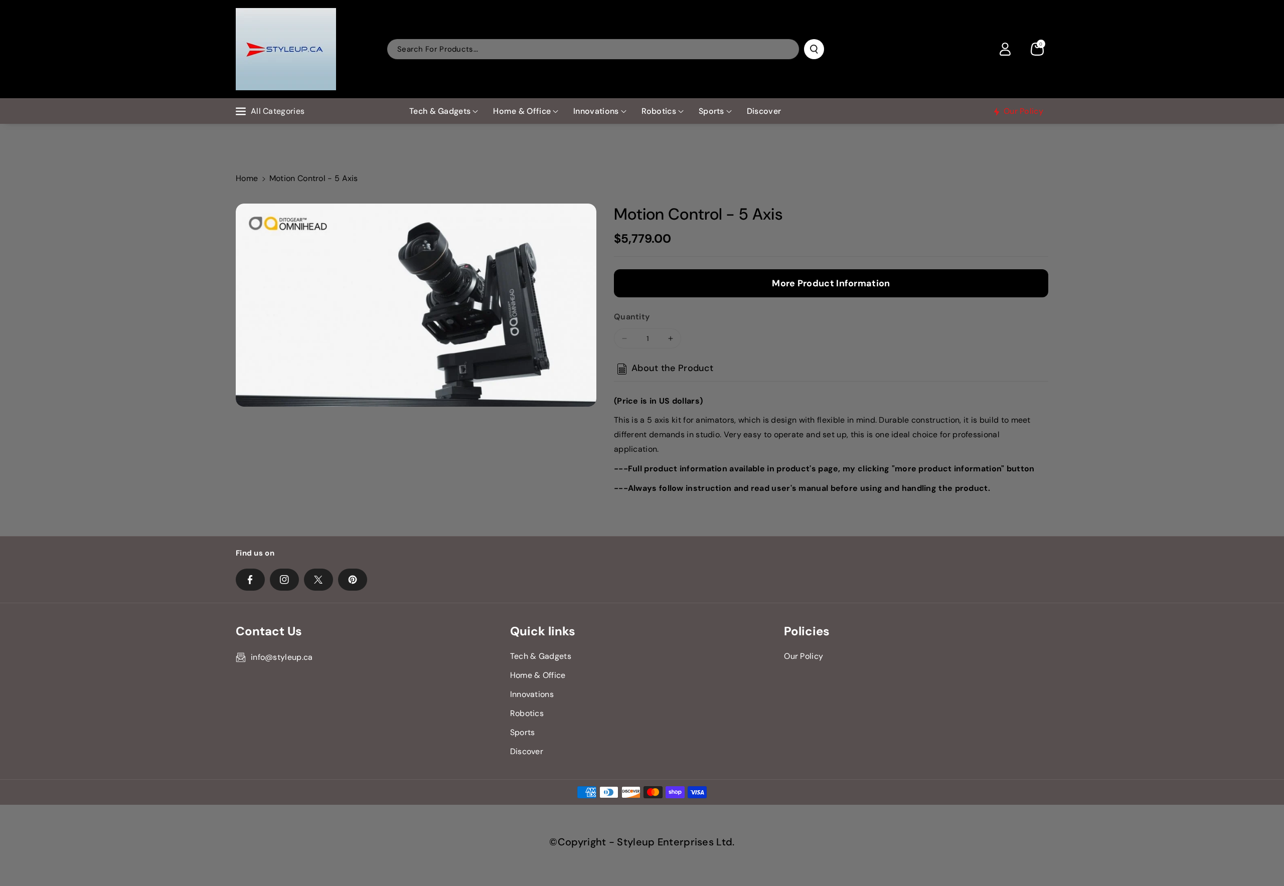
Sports (711, 111)
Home (247, 178)
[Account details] (1005, 49)
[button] (1037, 49)
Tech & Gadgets (439, 111)
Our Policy (803, 656)
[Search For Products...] (814, 49)
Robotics (658, 111)
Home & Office (522, 111)
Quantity (632, 316)
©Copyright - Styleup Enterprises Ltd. (641, 841)
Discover (526, 751)
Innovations (595, 111)
